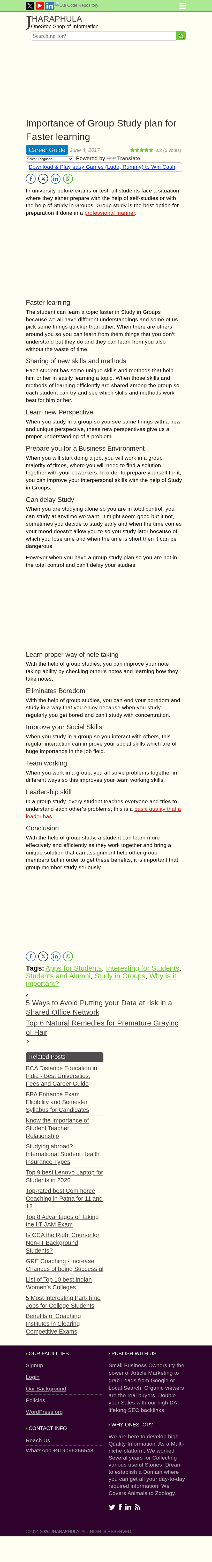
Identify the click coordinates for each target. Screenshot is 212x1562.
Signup (34, 1365)
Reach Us (38, 1440)
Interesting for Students (142, 968)
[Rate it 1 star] (132, 150)
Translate (128, 158)
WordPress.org (44, 1412)
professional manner (110, 213)
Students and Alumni (58, 976)
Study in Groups (120, 976)
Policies (35, 1400)
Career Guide (47, 149)
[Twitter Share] (43, 179)
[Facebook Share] (31, 179)
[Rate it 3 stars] (142, 150)
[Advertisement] (106, 80)
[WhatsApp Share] (68, 179)
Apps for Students (74, 968)
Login (33, 1377)
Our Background (46, 1389)
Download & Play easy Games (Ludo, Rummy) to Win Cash (102, 167)
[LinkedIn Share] (55, 179)
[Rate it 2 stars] (137, 150)
